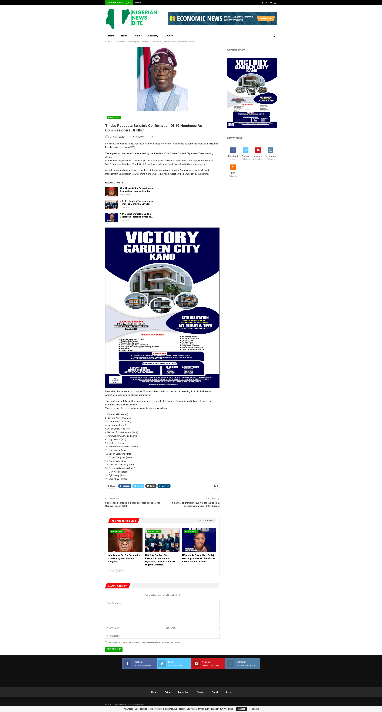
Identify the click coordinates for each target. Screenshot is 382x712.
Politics (138, 35)
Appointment (114, 117)
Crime (167, 692)
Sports (215, 692)
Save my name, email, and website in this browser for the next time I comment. (145, 643)
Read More (254, 709)
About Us (138, 2)
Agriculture (184, 692)
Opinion (169, 35)
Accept (241, 709)
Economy (153, 35)
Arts (228, 692)
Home (111, 35)
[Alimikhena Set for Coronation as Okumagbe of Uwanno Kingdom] (111, 191)
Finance (201, 692)
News (124, 35)
